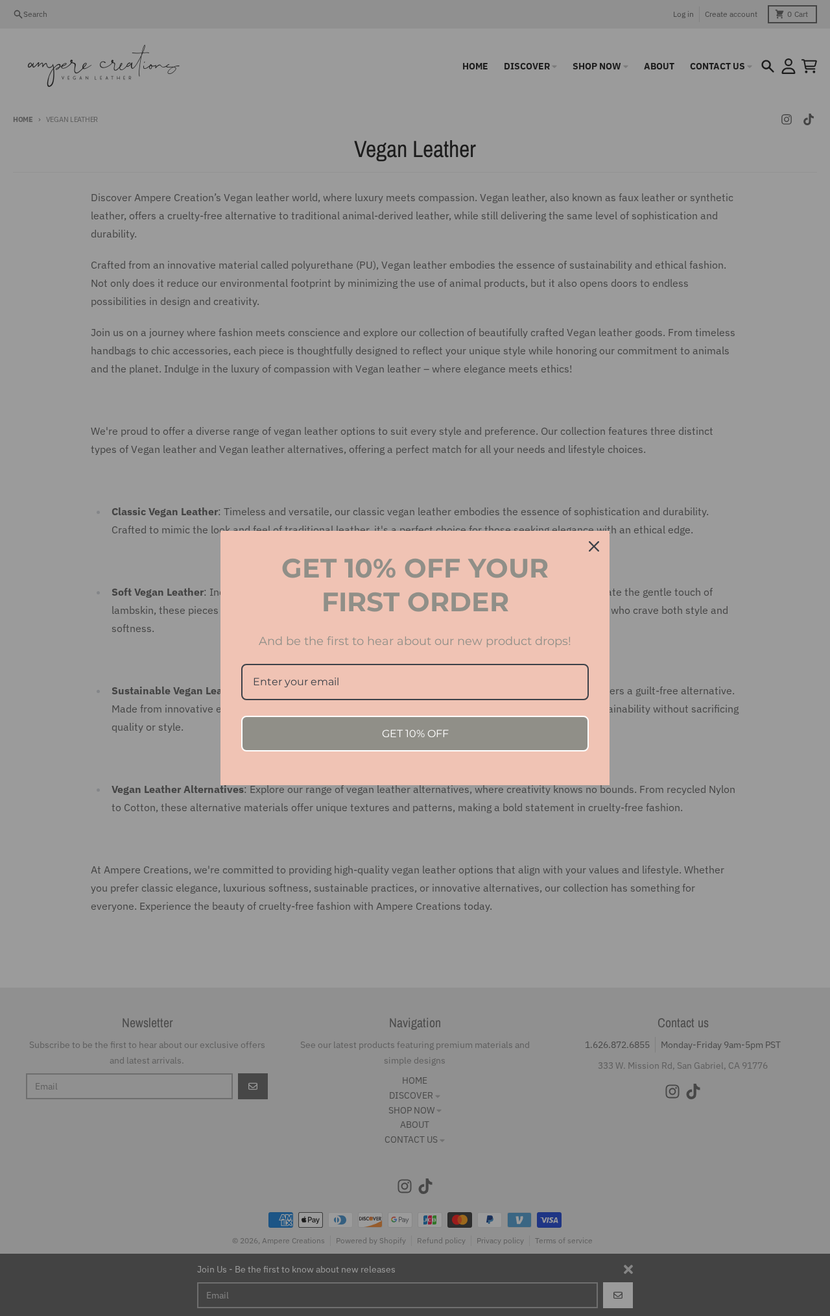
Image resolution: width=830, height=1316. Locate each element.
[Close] (594, 546)
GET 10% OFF (415, 733)
